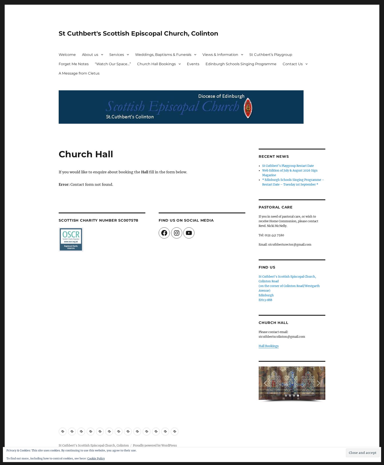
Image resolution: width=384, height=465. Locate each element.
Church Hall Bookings (156, 64)
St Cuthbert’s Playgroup (270, 55)
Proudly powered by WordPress (155, 445)
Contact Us (293, 64)
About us (90, 55)
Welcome (67, 55)
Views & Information (220, 55)
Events (193, 64)
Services (116, 55)
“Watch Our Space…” (113, 64)
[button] (265, 383)
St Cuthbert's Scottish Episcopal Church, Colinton (138, 33)
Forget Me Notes (74, 64)
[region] (292, 384)
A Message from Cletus (79, 73)
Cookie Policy (96, 458)
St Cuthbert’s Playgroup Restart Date (288, 166)
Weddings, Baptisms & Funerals (163, 55)
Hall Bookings (269, 346)
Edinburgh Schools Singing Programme (241, 64)
